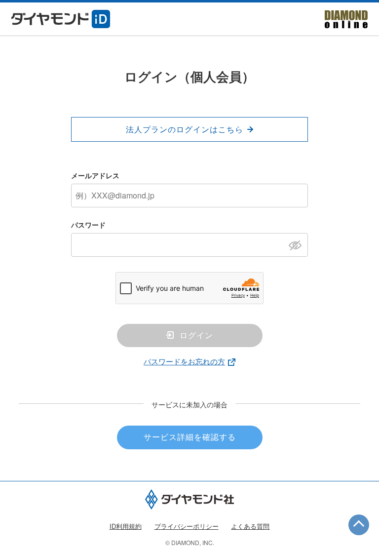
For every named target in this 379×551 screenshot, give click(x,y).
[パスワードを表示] (298, 244)
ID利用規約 (126, 526)
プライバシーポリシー (186, 526)
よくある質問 (250, 526)
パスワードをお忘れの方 (184, 361)
